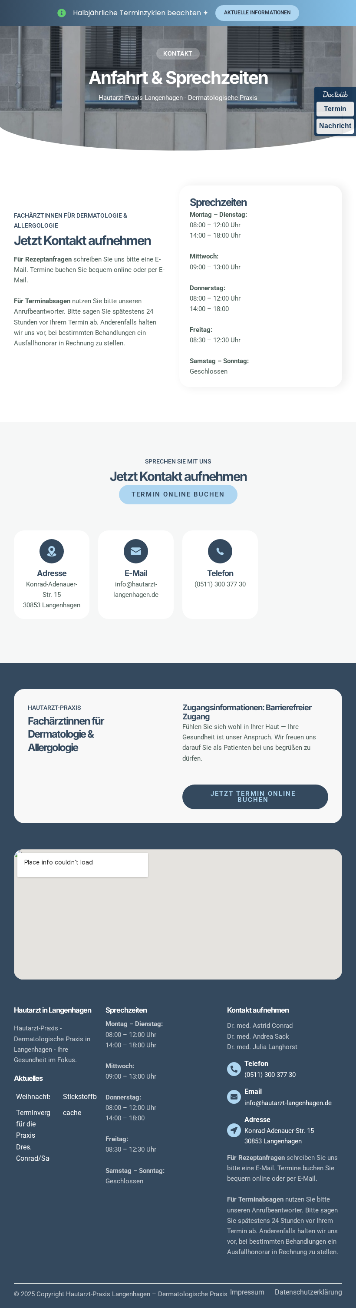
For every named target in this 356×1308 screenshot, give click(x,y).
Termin (335, 109)
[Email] (234, 1097)
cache (72, 1113)
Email (253, 1091)
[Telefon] (234, 1069)
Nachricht (335, 125)
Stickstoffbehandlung (96, 1097)
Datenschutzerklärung (308, 1292)
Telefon (256, 1064)
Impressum (247, 1292)
